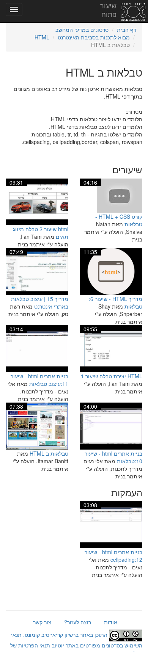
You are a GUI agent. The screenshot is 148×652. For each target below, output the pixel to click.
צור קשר (42, 622)
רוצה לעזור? (77, 622)
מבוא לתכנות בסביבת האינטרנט (94, 37)
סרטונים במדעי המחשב (82, 29)
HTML (42, 37)
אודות (110, 622)
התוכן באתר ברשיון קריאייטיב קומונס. (65, 634)
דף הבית (127, 29)
